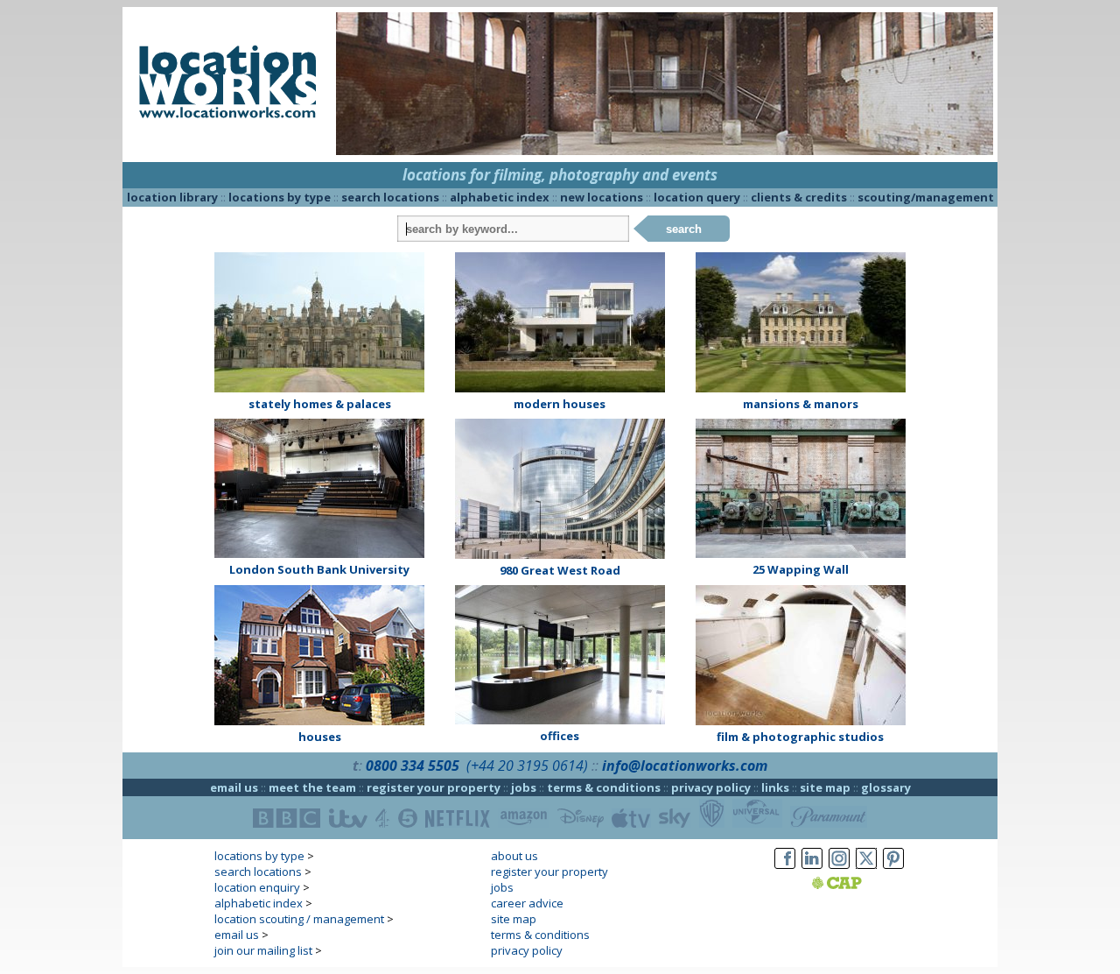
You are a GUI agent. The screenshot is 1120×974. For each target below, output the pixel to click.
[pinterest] (893, 869)
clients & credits (799, 197)
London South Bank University (319, 569)
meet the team (312, 787)
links (775, 787)
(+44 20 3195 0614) (527, 765)
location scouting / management (299, 919)
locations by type (279, 197)
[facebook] (785, 869)
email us (234, 787)
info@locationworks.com (684, 765)
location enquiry (257, 887)
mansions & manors (800, 404)
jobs (523, 787)
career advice (527, 903)
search (684, 229)
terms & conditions (604, 787)
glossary (886, 787)
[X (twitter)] (866, 869)
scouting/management (926, 197)
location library (172, 197)
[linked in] (812, 869)
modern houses (560, 404)
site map (825, 787)
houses (319, 737)
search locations (390, 197)
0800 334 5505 (412, 765)
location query (697, 197)
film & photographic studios (800, 737)
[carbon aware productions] (859, 885)
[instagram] (839, 869)
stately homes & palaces (319, 404)
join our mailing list (263, 950)
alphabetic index (500, 197)
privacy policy (711, 787)
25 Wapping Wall (800, 569)
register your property (433, 787)
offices (559, 736)
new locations (601, 197)
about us (514, 856)
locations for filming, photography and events (560, 175)
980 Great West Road (560, 570)
